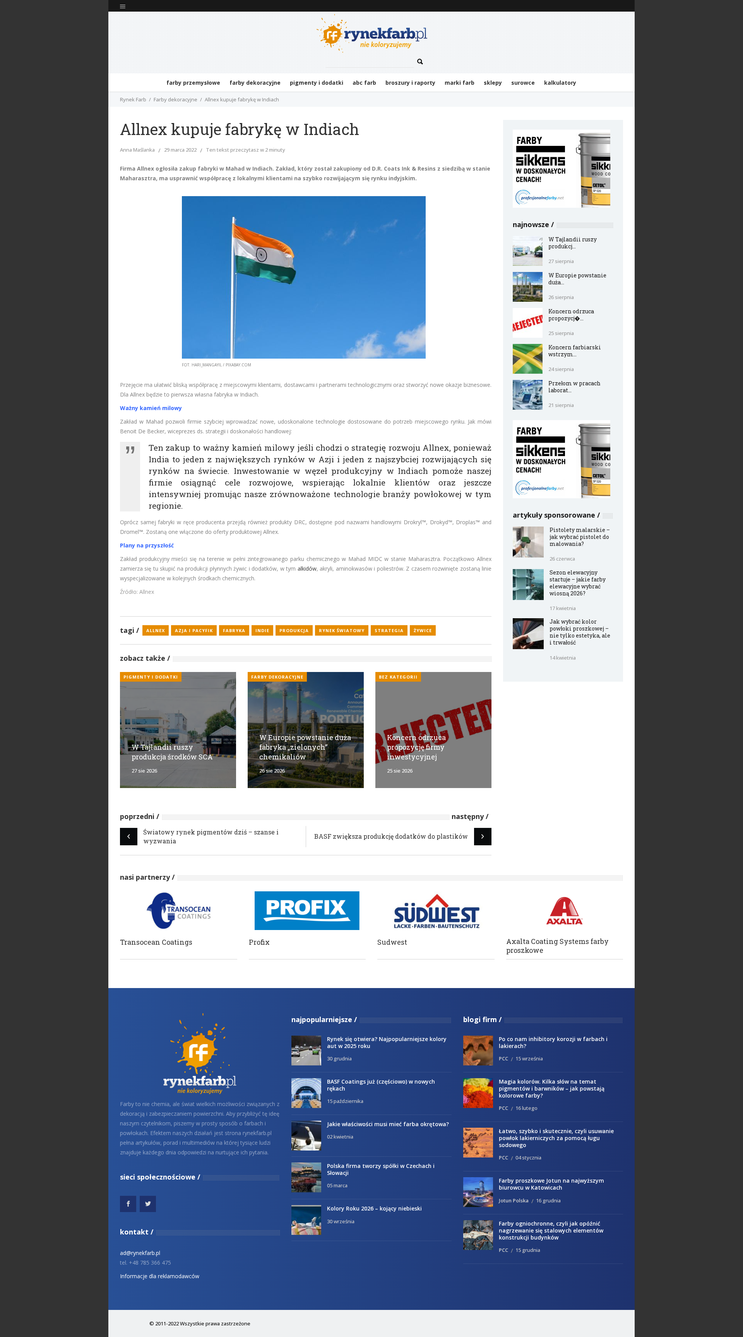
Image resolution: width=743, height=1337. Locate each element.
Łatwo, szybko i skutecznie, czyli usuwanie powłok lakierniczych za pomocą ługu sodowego (556, 1138)
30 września (340, 1221)
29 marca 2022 (180, 149)
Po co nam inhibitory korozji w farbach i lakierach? (553, 1042)
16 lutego (526, 1107)
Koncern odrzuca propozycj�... (571, 315)
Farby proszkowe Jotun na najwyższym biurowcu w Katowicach (551, 1184)
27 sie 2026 (144, 770)
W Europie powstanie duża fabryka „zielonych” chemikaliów (305, 747)
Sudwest (392, 942)
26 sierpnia (561, 297)
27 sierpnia (561, 261)
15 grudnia (527, 1249)
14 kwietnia (563, 657)
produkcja (294, 630)
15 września (529, 1058)
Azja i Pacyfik (194, 630)
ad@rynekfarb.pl (140, 1253)
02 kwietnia (340, 1136)
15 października (345, 1101)
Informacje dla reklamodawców (159, 1276)
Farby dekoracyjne (175, 99)
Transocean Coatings (156, 942)
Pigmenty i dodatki (150, 677)
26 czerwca (562, 558)
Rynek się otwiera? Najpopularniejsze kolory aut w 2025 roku (387, 1042)
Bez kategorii (398, 677)
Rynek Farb (133, 99)
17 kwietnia (563, 608)
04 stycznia (528, 1157)
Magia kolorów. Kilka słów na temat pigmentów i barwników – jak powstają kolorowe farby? (551, 1088)
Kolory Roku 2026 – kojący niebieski (374, 1208)
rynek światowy (342, 630)
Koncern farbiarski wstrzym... (574, 351)
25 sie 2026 (400, 770)
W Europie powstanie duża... (577, 279)
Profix (259, 942)
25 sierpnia (561, 333)
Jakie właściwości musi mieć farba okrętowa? (388, 1124)
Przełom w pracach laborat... (574, 387)
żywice (423, 630)
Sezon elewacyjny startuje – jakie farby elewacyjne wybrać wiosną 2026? (578, 583)
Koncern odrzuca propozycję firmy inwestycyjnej (416, 747)
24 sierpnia (561, 369)
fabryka (234, 630)
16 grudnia (548, 1200)
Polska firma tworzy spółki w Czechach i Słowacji (381, 1169)
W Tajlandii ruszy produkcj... (572, 243)
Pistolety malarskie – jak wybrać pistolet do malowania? (580, 536)
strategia (389, 630)
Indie (262, 630)
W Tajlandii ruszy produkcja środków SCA (172, 751)
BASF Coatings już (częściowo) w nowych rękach (381, 1085)
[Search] (420, 62)
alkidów (307, 568)
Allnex (155, 630)
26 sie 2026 (272, 770)
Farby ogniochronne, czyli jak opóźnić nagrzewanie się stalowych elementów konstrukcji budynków (551, 1230)
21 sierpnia (561, 405)
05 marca (337, 1185)
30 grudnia (339, 1058)
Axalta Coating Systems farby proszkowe (557, 946)
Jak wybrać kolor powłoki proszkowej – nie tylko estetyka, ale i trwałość (580, 632)
